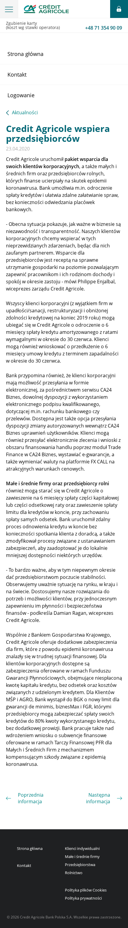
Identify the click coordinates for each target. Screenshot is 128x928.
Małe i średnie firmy (82, 856)
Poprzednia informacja (30, 798)
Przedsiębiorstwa (80, 864)
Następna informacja (98, 798)
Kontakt (16, 74)
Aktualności (25, 113)
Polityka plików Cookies (86, 890)
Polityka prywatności (83, 898)
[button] (9, 9)
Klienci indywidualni (82, 848)
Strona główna (25, 53)
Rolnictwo (73, 872)
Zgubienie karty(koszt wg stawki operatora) (64, 25)
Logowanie (21, 95)
